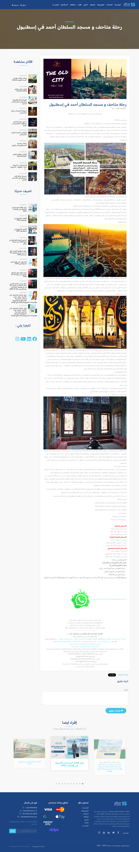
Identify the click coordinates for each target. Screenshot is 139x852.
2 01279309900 (31, 808)
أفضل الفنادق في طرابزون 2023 (20, 219)
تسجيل (16, 5)
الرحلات (86, 814)
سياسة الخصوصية (39, 846)
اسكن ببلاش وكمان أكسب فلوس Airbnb (19, 79)
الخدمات (109, 5)
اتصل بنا (85, 826)
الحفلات (72, 5)
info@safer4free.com (28, 817)
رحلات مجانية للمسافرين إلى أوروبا (19, 144)
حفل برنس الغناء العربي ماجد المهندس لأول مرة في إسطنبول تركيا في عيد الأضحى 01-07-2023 (18, 286)
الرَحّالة (86, 817)
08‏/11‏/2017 (120, 108)
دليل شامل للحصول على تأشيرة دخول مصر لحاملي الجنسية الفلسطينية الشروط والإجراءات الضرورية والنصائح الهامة (23, 298)
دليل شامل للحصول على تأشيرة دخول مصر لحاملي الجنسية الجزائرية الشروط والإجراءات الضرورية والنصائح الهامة (23, 311)
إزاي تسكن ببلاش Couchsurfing (21, 90)
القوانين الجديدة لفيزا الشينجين (19, 133)
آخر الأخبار (64, 5)
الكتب (86, 823)
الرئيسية (85, 808)
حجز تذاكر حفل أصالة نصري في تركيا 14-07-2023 (19, 274)
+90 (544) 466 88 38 (29, 814)
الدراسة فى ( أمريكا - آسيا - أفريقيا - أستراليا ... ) (18, 167)
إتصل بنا (56, 5)
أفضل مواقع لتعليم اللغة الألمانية (20, 155)
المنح (87, 820)
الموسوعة (85, 811)
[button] (82, 783)
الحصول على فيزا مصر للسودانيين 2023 (19, 263)
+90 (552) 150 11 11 (30, 811)
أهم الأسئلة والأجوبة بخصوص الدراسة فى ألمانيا (19, 102)
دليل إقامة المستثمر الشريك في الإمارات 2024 (19, 209)
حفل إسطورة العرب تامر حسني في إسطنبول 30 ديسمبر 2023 (18, 253)
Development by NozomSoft (19, 846)
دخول (24, 5)
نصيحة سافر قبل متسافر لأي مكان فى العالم (19, 178)
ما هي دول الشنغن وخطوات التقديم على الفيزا (19, 123)
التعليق (126, 690)
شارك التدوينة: (123, 675)
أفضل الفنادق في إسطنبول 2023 (20, 230)
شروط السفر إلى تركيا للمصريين (19, 112)
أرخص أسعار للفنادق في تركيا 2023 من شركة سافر (18, 242)
